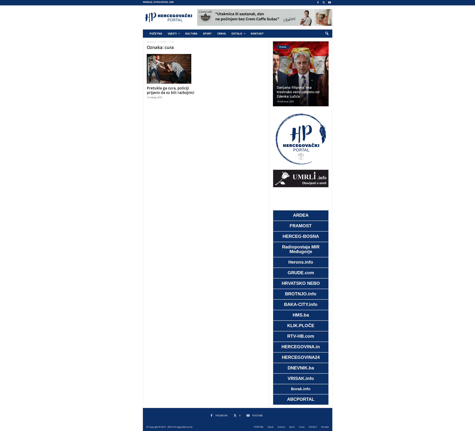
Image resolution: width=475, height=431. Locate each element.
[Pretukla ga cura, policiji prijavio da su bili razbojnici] (174, 69)
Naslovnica (151, 41)
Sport (207, 33)
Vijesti (172, 33)
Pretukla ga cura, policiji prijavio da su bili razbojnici (170, 90)
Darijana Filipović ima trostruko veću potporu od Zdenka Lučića (298, 92)
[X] (324, 2)
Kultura (191, 33)
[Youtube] (329, 2)
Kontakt (257, 33)
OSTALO (236, 33)
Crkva (221, 33)
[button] (327, 34)
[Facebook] (318, 2)
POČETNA (156, 33)
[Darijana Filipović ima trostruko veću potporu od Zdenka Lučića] (301, 73)
